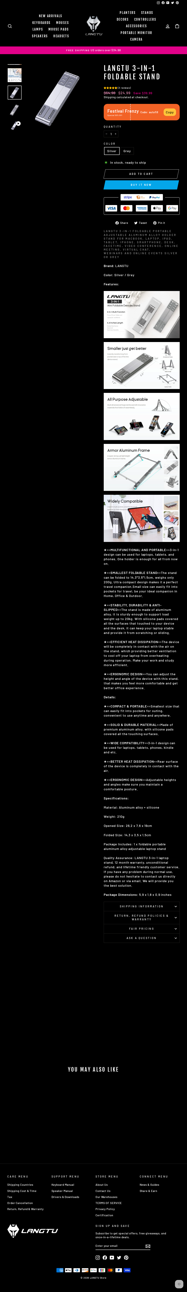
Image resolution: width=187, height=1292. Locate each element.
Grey (127, 151)
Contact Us (103, 1191)
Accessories (136, 26)
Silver (112, 151)
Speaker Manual (62, 1191)
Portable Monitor (136, 33)
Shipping (110, 97)
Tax (9, 1197)
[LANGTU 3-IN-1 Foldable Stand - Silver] (25, 1142)
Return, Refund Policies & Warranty (142, 917)
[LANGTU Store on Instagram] (98, 1257)
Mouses (62, 23)
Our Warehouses (106, 1197)
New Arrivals (50, 16)
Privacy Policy (105, 1209)
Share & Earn (148, 1191)
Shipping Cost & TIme (22, 1191)
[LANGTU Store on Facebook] (105, 1257)
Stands (147, 13)
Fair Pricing (141, 928)
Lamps (38, 29)
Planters (128, 13)
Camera (136, 39)
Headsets (61, 36)
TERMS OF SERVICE (109, 1203)
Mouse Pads (58, 29)
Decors (123, 19)
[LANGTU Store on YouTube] (112, 1257)
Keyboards (41, 23)
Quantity (113, 126)
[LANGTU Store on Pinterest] (126, 1257)
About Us (102, 1184)
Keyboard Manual (63, 1184)
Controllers (145, 19)
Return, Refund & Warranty (25, 1209)
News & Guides (149, 1184)
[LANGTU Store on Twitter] (119, 1257)
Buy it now (141, 184)
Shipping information (142, 906)
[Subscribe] (148, 1246)
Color (110, 143)
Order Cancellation (20, 1203)
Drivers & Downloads (65, 1197)
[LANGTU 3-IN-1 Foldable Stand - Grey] (30, 1142)
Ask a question (142, 938)
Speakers (40, 36)
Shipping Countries (20, 1184)
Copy (170, 112)
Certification (104, 1215)
